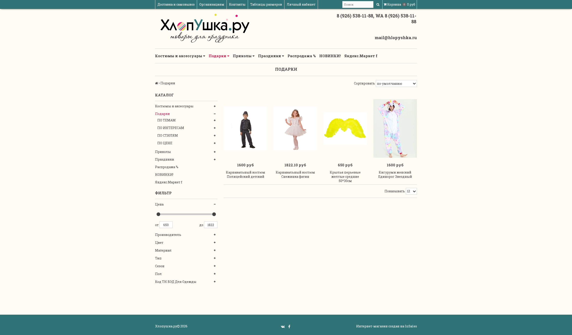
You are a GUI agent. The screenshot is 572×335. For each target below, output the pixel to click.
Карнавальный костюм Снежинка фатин (295, 174)
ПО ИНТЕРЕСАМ (170, 128)
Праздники (270, 55)
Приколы (242, 55)
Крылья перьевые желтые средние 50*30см (345, 176)
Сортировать (364, 83)
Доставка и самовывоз (176, 4)
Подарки (218, 55)
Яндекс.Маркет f (360, 55)
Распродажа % (302, 55)
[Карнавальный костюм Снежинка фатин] (295, 128)
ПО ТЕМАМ (166, 120)
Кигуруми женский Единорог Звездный (395, 174)
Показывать (395, 191)
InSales (411, 326)
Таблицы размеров (266, 4)
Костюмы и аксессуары (179, 55)
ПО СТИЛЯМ (167, 135)
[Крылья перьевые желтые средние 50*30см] (345, 128)
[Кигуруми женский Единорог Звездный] (395, 128)
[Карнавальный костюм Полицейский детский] (245, 128)
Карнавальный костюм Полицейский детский (245, 174)
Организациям (211, 4)
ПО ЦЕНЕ (164, 143)
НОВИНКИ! (330, 55)
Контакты (237, 4)
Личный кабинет (301, 4)
